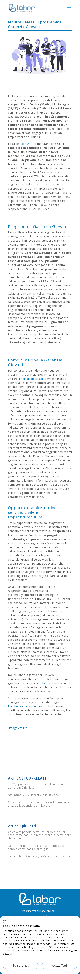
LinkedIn (30, 706)
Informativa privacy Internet (38, 910)
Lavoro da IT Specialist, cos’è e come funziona (39, 856)
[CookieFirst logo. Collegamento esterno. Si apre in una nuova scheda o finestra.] (4, 922)
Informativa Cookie (24, 953)
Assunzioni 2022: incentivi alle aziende (33, 795)
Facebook (14, 706)
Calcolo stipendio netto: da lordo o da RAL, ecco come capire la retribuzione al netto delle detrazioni (39, 835)
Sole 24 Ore (29, 144)
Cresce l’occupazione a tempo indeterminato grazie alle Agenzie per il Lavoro (38, 803)
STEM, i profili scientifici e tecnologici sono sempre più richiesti (36, 785)
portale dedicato (32, 378)
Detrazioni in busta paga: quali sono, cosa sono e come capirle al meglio (36, 847)
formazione (50, 683)
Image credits (17, 728)
